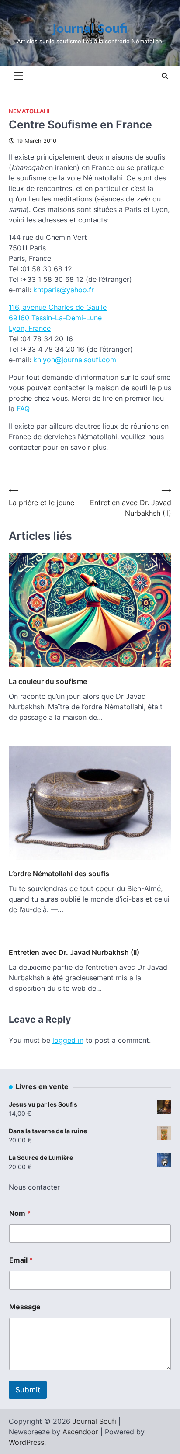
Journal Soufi (90, 28)
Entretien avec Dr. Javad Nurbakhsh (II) (74, 952)
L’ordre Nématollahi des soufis (59, 873)
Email (21, 1260)
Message (25, 1307)
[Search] (164, 76)
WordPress (26, 1442)
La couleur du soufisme (48, 681)
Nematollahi (29, 111)
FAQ (23, 408)
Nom (20, 1213)
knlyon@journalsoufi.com (74, 359)
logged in (67, 1040)
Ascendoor (80, 1431)
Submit (27, 1389)
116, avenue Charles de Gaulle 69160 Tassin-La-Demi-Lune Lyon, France (58, 318)
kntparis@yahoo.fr (63, 289)
